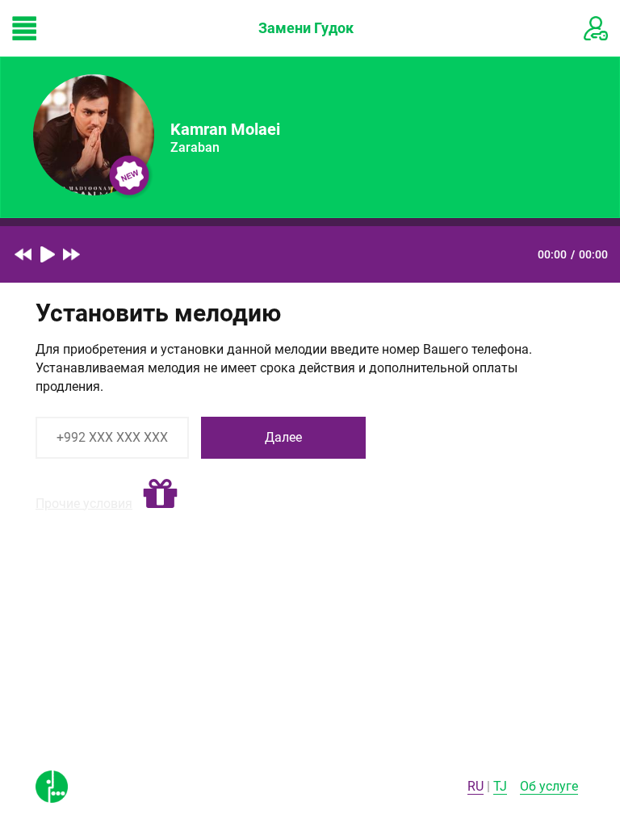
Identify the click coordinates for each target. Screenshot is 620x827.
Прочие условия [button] (84, 503)
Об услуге (549, 786)
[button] (160, 494)
